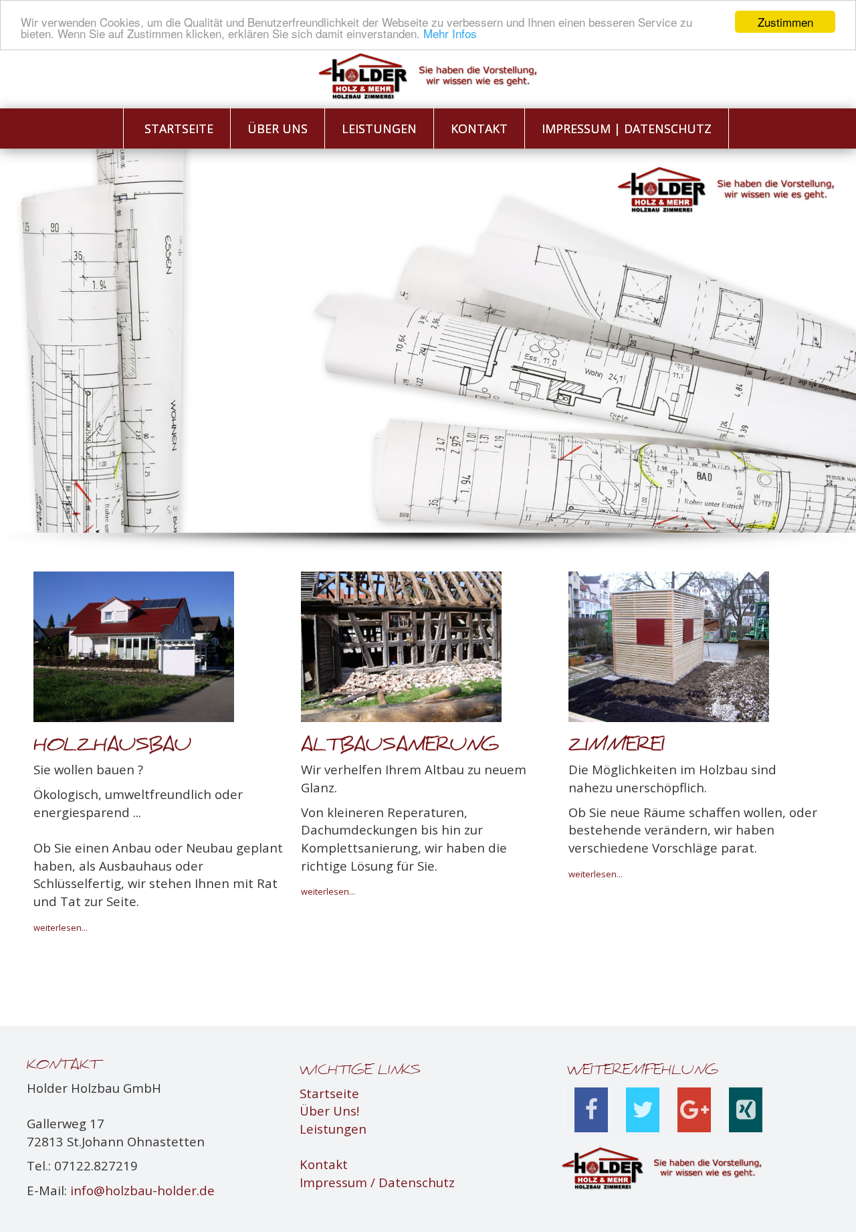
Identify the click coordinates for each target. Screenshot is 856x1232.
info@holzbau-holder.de (142, 1190)
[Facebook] (591, 1110)
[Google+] (694, 1110)
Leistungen (333, 1128)
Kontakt (324, 1164)
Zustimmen (785, 21)
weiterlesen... (328, 891)
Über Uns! (329, 1110)
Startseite (329, 1093)
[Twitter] (643, 1110)
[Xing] (746, 1110)
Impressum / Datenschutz (377, 1182)
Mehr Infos (450, 33)
